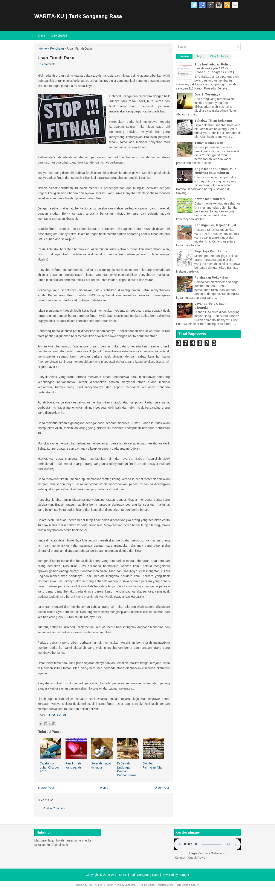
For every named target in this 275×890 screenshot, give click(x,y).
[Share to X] (50, 724)
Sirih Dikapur (59, 35)
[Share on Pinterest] (64, 715)
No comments (46, 64)
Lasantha (130, 885)
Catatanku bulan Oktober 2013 (49, 767)
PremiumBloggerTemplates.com (155, 885)
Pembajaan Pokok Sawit (212, 277)
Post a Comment (54, 808)
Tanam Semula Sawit (210, 142)
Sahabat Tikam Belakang (213, 120)
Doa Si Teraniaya (207, 94)
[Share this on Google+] (59, 715)
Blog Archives (219, 56)
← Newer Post (44, 787)
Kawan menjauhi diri (209, 199)
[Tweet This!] (53, 715)
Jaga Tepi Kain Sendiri (211, 251)
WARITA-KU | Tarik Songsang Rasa (78, 16)
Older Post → (163, 787)
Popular (184, 56)
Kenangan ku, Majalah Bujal (215, 225)
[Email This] (42, 724)
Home (43, 48)
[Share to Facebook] (54, 724)
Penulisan (57, 48)
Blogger (184, 874)
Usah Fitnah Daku (56, 57)
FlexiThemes (95, 885)
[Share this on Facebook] (49, 715)
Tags (200, 56)
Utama (41, 35)
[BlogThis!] (46, 724)
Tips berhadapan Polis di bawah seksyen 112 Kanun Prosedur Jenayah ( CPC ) (214, 68)
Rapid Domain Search (187, 885)
